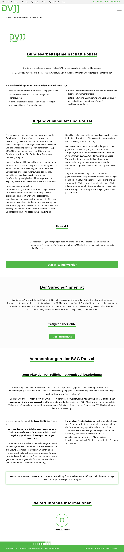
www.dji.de (21, 446)
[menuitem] (119, 9)
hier (76, 476)
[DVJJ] (10, 9)
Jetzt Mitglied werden (106, 2)
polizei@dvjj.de (36, 248)
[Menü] (119, 9)
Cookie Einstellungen (111, 548)
